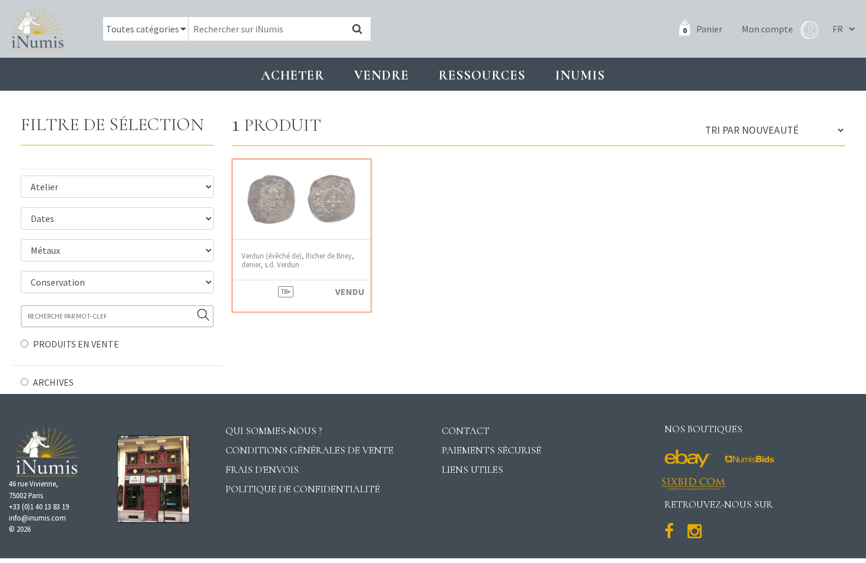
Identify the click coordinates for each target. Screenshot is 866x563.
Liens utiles (472, 469)
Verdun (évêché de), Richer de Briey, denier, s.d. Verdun (298, 260)
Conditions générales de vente (310, 450)
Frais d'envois (262, 469)
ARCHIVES (53, 382)
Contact (466, 431)
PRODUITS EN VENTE (76, 344)
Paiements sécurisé (491, 450)
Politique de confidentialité (303, 489)
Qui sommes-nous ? (274, 431)
